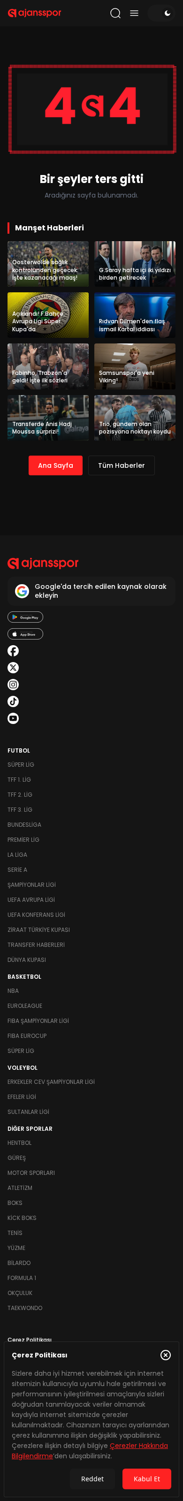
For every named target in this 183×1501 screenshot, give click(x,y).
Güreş (17, 1158)
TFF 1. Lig (19, 780)
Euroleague (25, 1006)
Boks (15, 1203)
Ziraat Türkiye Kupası (39, 930)
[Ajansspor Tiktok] (13, 701)
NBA (13, 991)
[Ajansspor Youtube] (13, 718)
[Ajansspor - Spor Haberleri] (34, 13)
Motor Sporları (31, 1173)
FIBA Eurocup (27, 1036)
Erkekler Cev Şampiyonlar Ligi (51, 1082)
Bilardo (19, 1263)
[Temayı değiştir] (161, 13)
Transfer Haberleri (36, 945)
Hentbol (19, 1143)
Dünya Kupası (27, 960)
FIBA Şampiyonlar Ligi (38, 1021)
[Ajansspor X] (13, 667)
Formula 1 (22, 1278)
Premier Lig (23, 840)
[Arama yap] (115, 13)
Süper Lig (21, 765)
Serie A (17, 870)
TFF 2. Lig (20, 795)
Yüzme (16, 1248)
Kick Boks (22, 1218)
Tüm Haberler (121, 465)
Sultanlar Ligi (28, 1112)
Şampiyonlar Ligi (32, 885)
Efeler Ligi (22, 1097)
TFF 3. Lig (20, 810)
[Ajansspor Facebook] (13, 650)
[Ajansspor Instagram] (13, 684)
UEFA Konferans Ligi (36, 915)
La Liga (17, 855)
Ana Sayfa (55, 465)
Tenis (15, 1233)
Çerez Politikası (30, 1340)
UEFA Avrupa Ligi (31, 900)
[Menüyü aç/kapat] (134, 13)
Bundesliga (24, 825)
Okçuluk (20, 1293)
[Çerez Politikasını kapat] (165, 1355)
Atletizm (20, 1188)
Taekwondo (25, 1308)
